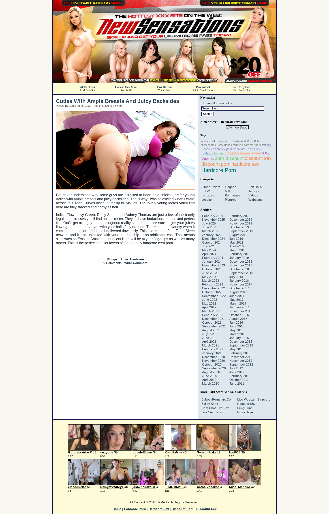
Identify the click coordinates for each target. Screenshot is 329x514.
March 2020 (210, 383)
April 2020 (209, 379)
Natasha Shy (246, 403)
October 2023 (212, 269)
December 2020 (213, 357)
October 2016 (239, 315)
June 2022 (209, 299)
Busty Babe (253, 141)
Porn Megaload (241, 87)
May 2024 (209, 250)
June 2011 (236, 383)
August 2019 (238, 235)
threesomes (208, 145)
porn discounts (235, 149)
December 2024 (213, 238)
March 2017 (237, 303)
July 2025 (209, 223)
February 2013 (239, 353)
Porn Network (238, 141)
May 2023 (209, 277)
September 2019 (241, 231)
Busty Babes (224, 145)
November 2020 (213, 360)
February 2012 (239, 376)
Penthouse (232, 195)
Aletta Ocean (87, 87)
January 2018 (239, 280)
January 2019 (239, 257)
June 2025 (209, 227)
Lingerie (230, 187)
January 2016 (239, 338)
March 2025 (210, 231)
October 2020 (212, 364)
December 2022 (213, 288)
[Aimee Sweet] (237, 127)
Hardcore (137, 259)
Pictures (230, 199)
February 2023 (212, 284)
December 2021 (213, 318)
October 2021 (212, 322)
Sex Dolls (255, 187)
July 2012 (236, 368)
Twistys (253, 191)
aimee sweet (250, 153)
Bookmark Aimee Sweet (108, 105)
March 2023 (210, 280)
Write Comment (135, 263)
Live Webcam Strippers (253, 399)
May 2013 (236, 349)
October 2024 (212, 242)
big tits (219, 153)
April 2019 (236, 246)
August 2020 (211, 372)
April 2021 (209, 341)
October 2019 (239, 227)
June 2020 (209, 376)
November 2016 (240, 311)
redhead (207, 153)
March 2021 (210, 345)
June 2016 (236, 326)
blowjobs (231, 153)
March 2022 (210, 311)
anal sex (206, 141)
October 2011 (239, 379)
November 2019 (240, 223)
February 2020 (239, 216)
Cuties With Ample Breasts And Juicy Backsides (117, 101)
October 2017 (239, 288)
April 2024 (209, 254)
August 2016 (238, 318)
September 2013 (241, 345)
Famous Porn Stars (126, 87)
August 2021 (211, 330)
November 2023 (213, 265)
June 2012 (236, 372)
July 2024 (209, 246)
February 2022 (212, 315)
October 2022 (212, 292)
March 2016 (237, 334)
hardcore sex (245, 164)
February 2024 (212, 257)
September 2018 (241, 273)
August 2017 (238, 292)
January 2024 (212, 261)
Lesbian (207, 199)
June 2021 (209, 338)
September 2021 (214, 326)
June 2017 (236, 296)
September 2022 (214, 296)
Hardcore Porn (218, 170)
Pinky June (245, 408)
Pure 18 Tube (164, 87)
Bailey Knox (209, 403)
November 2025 (213, 219)
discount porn (216, 164)
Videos (253, 195)
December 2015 (240, 341)
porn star (260, 145)
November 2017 (240, 284)
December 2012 (240, 357)
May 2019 (236, 242)
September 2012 (241, 364)
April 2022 (209, 307)
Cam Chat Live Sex (215, 408)
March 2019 (237, 250)
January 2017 (239, 307)
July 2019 (236, 238)
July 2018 (236, 277)
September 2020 (214, 368)
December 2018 (240, 261)
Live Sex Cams (212, 412)
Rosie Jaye (245, 412)
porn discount (229, 158)
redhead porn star (243, 145)
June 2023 (209, 273)
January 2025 (212, 235)
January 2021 (212, 353)
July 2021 (209, 334)
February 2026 (212, 216)
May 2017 (236, 299)
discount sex (258, 158)
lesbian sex (218, 149)
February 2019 (239, 254)
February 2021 (212, 349)
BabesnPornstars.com (217, 399)
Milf (227, 191)
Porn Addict (203, 87)
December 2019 (240, 219)
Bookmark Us (222, 103)
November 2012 (240, 360)
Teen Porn (253, 149)
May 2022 (209, 303)
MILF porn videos (221, 141)
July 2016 (236, 322)
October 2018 (239, 269)
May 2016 (236, 330)
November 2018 (240, 265)
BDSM (205, 191)
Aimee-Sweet (210, 187)
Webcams (255, 199)
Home (205, 103)
